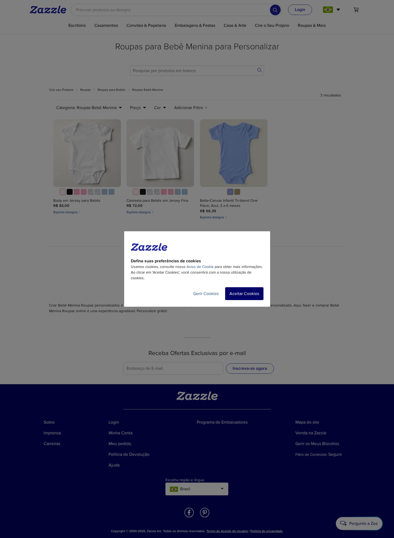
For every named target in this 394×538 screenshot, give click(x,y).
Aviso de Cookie (200, 266)
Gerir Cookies (206, 293)
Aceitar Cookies (244, 293)
